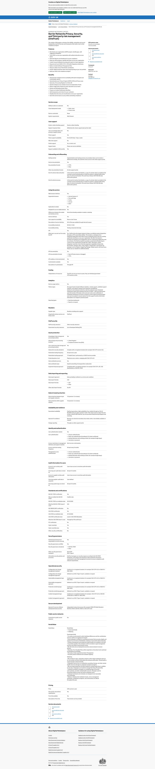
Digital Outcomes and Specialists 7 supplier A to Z (58, 752)
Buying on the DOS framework (84, 742)
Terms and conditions (96, 57)
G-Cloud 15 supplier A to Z (53, 747)
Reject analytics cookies (70, 12)
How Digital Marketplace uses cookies (87, 12)
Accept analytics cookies (55, 12)
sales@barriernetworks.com (94, 78)
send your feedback (73, 24)
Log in (68, 21)
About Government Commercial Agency (56, 740)
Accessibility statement (75, 760)
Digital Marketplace (53, 21)
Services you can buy (52, 737)
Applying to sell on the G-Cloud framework (87, 735)
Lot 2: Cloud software (62, 26)
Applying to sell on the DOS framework (86, 737)
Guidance (62, 21)
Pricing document (95, 50)
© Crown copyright (103, 765)
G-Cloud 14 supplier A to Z (53, 745)
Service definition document (98, 53)
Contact (50, 735)
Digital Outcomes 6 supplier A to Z (55, 750)
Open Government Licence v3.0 (72, 765)
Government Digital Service (59, 762)
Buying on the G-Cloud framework (85, 740)
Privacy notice (66, 760)
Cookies (60, 760)
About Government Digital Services (55, 742)
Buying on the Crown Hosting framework (86, 745)
